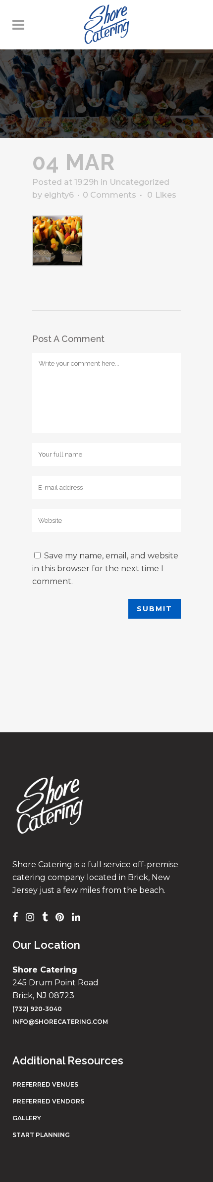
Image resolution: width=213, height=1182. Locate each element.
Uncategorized (139, 182)
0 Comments (109, 195)
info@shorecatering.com (60, 1021)
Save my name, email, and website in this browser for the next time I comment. (105, 568)
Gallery (26, 1118)
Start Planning (41, 1135)
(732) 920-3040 (37, 1009)
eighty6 (59, 195)
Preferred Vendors (48, 1101)
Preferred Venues (45, 1084)
